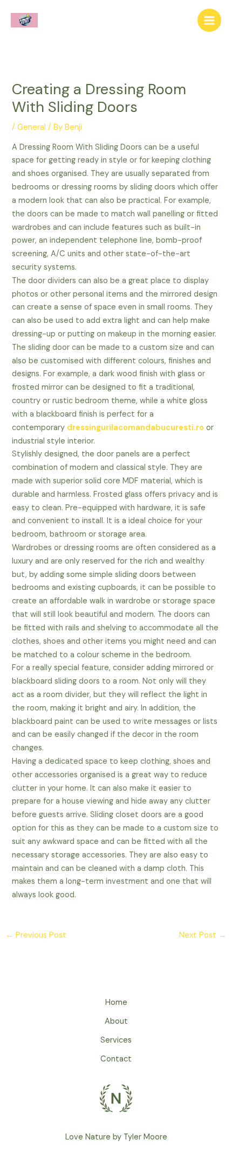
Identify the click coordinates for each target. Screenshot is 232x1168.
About (116, 1021)
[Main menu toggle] (209, 20)
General (31, 127)
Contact (116, 1059)
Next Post (203, 935)
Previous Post (35, 935)
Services (116, 1040)
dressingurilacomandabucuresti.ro (135, 428)
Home (116, 1002)
